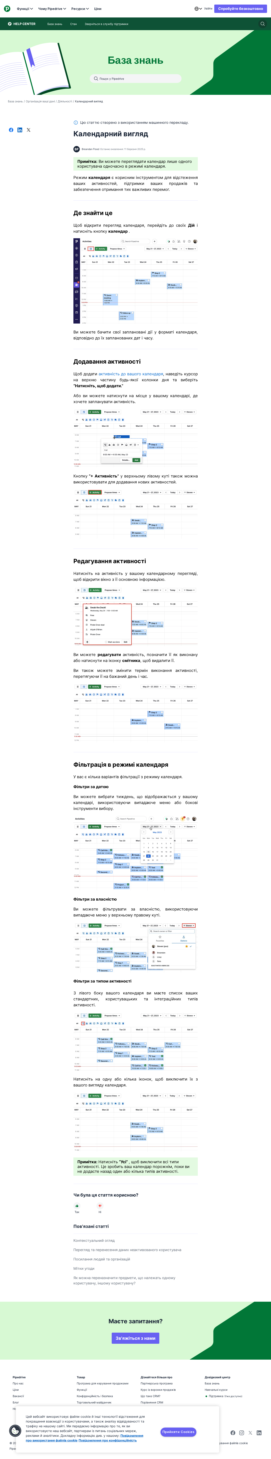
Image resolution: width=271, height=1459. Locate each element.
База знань (15, 101)
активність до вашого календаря (131, 374)
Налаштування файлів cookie (228, 1443)
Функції (23, 9)
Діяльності (65, 101)
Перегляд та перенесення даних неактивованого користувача (127, 1250)
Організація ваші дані (40, 101)
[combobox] (198, 8)
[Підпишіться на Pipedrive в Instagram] (241, 1434)
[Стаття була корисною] (77, 1205)
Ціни (97, 9)
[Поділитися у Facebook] (11, 130)
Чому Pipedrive (50, 9)
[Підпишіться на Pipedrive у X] (250, 1434)
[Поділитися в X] (28, 130)
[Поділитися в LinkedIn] (19, 130)
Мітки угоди (83, 1268)
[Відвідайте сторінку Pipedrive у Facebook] (233, 1434)
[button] (15, 1430)
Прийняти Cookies (178, 1432)
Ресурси (78, 9)
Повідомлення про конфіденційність (108, 1440)
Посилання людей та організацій (101, 1259)
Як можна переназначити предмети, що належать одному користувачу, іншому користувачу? (124, 1280)
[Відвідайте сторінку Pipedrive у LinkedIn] (259, 1433)
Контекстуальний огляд (94, 1240)
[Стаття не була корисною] (100, 1205)
